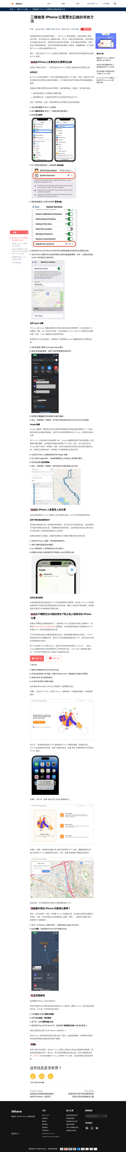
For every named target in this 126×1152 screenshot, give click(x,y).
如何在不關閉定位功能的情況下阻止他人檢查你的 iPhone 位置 (20, 251)
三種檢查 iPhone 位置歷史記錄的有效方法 (48, 9)
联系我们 (45, 1118)
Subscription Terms (48, 1133)
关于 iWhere (46, 1115)
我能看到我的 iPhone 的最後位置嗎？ (19, 258)
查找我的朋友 (70, 1118)
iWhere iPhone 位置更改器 (44, 626)
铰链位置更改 (70, 1124)
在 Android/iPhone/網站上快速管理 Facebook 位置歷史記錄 (106, 80)
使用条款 (45, 1124)
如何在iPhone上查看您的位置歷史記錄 (20, 239)
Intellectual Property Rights (50, 1136)
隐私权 (44, 1121)
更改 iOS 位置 (22, 9)
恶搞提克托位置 (71, 1130)
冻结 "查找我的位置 (72, 1127)
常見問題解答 (16, 263)
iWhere (36, 1056)
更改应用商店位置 (71, 1115)
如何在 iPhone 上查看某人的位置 (19, 245)
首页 (11, 9)
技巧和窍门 (45, 1130)
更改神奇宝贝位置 (71, 1121)
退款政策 (45, 1127)
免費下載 (38, 658)
